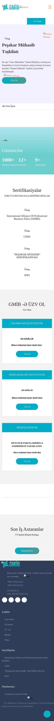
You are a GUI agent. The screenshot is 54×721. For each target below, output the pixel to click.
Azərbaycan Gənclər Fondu (15, 694)
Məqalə (7, 635)
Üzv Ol (27, 354)
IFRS (27, 275)
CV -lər (7, 629)
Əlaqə (6, 640)
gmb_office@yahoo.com (17, 594)
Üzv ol (14, 80)
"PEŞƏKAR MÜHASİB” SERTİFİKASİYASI (27, 256)
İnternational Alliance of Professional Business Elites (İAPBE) (27, 217)
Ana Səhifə (9, 619)
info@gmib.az (13, 590)
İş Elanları (8, 624)
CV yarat (37, 21)
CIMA (27, 236)
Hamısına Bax (27, 551)
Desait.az (12, 703)
